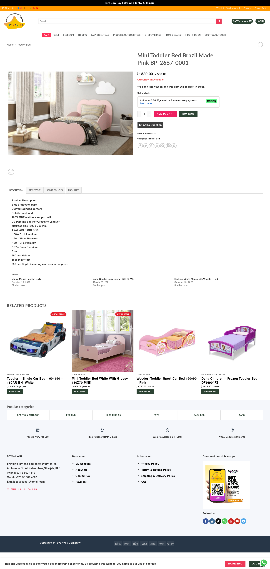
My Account (83, 463)
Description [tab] (16, 190)
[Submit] (219, 21)
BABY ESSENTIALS (100, 35)
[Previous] (7, 355)
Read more (15, 391)
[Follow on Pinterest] (34, 8)
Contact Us (82, 476)
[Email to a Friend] (157, 145)
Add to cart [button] (145, 391)
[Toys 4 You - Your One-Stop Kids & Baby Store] (18, 21)
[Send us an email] (27, 8)
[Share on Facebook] (140, 145)
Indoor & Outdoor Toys (126, 35)
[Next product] (260, 44)
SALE (46, 35)
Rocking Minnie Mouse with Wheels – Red (196, 278)
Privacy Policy (261, 8)
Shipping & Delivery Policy (158, 476)
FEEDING (82, 35)
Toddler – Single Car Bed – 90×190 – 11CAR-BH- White (35, 380)
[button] (9, 8)
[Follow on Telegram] (244, 521)
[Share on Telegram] (174, 145)
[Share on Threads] (151, 145)
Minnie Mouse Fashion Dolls (26, 278)
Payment (81, 482)
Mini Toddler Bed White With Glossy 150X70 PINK (100, 380)
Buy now (188, 113)
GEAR (56, 35)
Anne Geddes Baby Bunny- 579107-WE (113, 278)
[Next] (263, 355)
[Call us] (31, 8)
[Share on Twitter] (145, 145)
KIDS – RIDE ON (193, 35)
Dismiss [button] (160, 3)
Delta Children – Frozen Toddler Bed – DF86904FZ (230, 380)
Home (10, 44)
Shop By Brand (153, 35)
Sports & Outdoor (215, 35)
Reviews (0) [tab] (35, 190)
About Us (81, 470)
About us (248, 8)
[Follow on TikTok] (24, 8)
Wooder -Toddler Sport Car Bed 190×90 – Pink (167, 380)
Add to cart (165, 113)
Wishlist (220, 8)
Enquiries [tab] (73, 190)
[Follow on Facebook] (18, 8)
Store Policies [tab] (55, 190)
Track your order (234, 8)
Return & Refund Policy (156, 470)
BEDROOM (68, 35)
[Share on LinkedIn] (168, 145)
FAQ (143, 482)
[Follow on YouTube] (37, 8)
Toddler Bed (24, 44)
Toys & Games (173, 35)
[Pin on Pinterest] (162, 145)
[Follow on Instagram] (21, 8)
